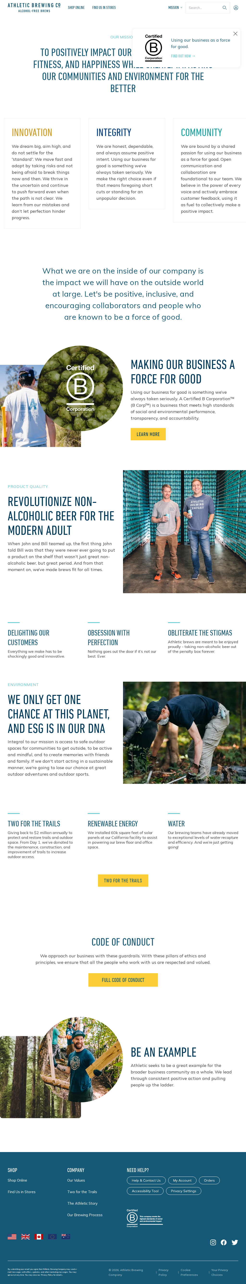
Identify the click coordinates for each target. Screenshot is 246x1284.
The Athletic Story (82, 1203)
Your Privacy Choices (219, 1272)
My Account (182, 1180)
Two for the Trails (82, 1192)
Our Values (76, 1180)
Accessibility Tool (145, 1191)
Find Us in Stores (104, 7)
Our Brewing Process (85, 1215)
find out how (181, 56)
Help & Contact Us (146, 1180)
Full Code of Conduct (123, 980)
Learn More (148, 434)
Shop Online (76, 7)
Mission (173, 7)
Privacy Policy (47, 1275)
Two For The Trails (123, 881)
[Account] (236, 7)
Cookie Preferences (189, 1272)
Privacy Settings (183, 1191)
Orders (209, 1180)
